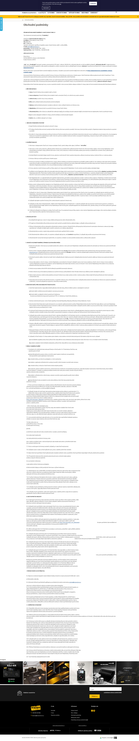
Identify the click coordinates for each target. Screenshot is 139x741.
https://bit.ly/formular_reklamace (35, 399)
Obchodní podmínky (76, 715)
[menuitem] (29, 13)
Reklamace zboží (75, 717)
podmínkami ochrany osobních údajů (113, 692)
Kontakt (53, 710)
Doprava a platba (55, 715)
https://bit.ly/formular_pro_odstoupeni (69, 522)
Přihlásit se (94, 696)
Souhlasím (93, 3)
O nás (52, 713)
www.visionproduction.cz (59, 725)
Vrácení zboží (74, 710)
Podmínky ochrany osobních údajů (79, 720)
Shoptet (104, 738)
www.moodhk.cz (82, 725)
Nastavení (46, 8)
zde (60, 4)
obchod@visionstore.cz (75, 582)
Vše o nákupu (74, 713)
